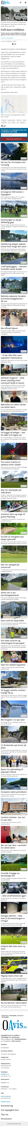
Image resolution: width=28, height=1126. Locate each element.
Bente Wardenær (6, 1096)
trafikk (4, 120)
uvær (13, 122)
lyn (9, 122)
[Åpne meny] (25, 2)
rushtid (19, 120)
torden (22, 122)
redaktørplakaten (20, 1039)
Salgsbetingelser (5, 1101)
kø (17, 122)
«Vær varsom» (16, 1041)
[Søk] (20, 2)
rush (24, 120)
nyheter (4, 122)
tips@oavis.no (5, 1074)
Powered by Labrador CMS (14, 1124)
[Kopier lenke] (15, 44)
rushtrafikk (11, 120)
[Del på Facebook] (13, 44)
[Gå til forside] (8, 2)
